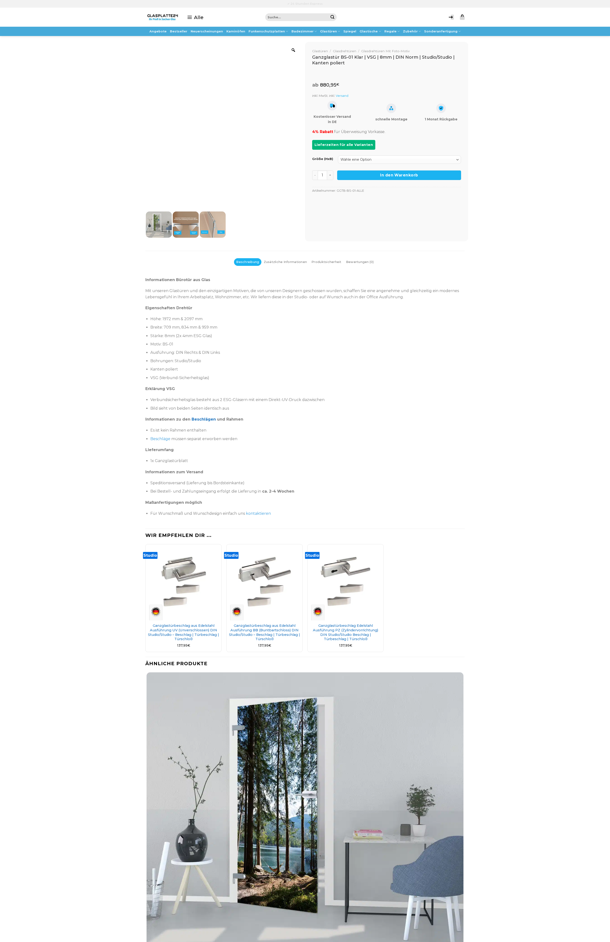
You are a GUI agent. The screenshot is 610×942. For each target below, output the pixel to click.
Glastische (369, 31)
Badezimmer (302, 31)
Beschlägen (204, 419)
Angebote (158, 31)
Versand (342, 96)
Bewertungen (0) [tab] (360, 262)
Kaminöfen (235, 31)
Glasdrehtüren (344, 51)
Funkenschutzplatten (267, 31)
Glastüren (328, 31)
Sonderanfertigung (441, 31)
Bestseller (178, 31)
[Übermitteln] (333, 17)
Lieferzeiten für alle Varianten (344, 145)
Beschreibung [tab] (247, 262)
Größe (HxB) (322, 159)
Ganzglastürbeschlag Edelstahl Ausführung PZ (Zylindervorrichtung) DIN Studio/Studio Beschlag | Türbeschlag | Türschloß (345, 632)
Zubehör (410, 31)
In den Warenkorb (399, 175)
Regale (390, 31)
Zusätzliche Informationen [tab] (285, 262)
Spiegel (349, 31)
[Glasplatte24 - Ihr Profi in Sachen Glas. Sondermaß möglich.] (162, 17)
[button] (195, 17)
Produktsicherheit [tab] (326, 262)
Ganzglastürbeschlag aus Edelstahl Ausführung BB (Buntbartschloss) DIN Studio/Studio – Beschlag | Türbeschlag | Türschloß (264, 632)
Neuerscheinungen (207, 31)
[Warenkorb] (462, 17)
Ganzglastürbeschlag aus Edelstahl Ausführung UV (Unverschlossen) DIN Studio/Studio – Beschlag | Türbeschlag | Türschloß (183, 632)
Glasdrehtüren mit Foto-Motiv (385, 51)
